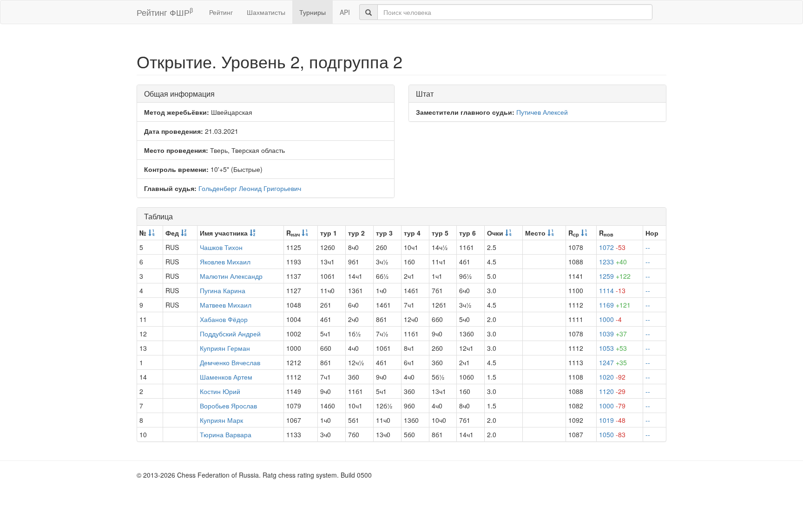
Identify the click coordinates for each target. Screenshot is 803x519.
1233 (613, 261)
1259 (615, 276)
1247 (613, 362)
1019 (612, 420)
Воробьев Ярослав (228, 405)
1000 (610, 319)
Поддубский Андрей (230, 333)
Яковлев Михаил (225, 261)
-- (647, 247)
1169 (615, 304)
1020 (612, 376)
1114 (612, 290)
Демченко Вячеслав (230, 362)
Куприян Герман (225, 348)
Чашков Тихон (221, 247)
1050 (612, 434)
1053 (613, 348)
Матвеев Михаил (225, 304)
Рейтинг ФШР (165, 12)
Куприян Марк (221, 420)
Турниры (312, 12)
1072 (612, 247)
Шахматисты (266, 12)
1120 (612, 391)
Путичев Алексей (542, 112)
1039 (613, 333)
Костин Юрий (220, 391)
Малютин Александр (231, 276)
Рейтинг (221, 12)
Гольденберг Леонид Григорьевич (249, 188)
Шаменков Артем (226, 376)
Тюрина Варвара (225, 434)
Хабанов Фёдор (224, 319)
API (345, 12)
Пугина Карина (222, 290)
